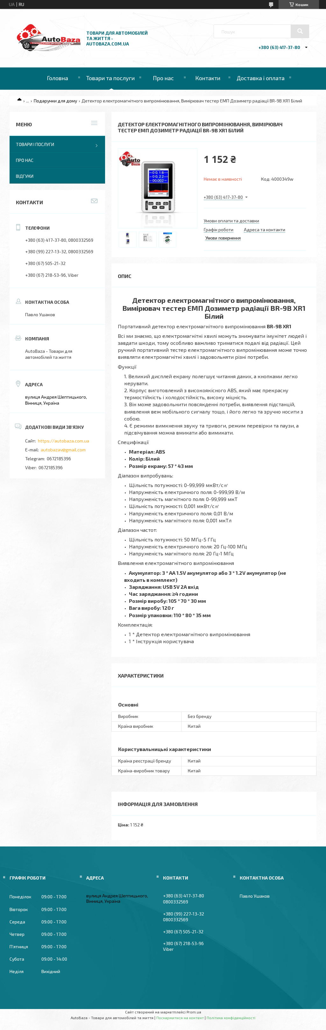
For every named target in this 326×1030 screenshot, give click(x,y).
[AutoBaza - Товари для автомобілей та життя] (49, 49)
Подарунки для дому (55, 100)
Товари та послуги (110, 77)
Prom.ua (194, 1012)
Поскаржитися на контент (180, 1017)
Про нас (163, 77)
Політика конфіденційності (231, 1017)
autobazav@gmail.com (63, 449)
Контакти (207, 77)
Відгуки (24, 176)
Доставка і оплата (261, 77)
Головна (57, 77)
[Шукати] (300, 31)
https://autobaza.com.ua (63, 440)
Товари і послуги (35, 144)
